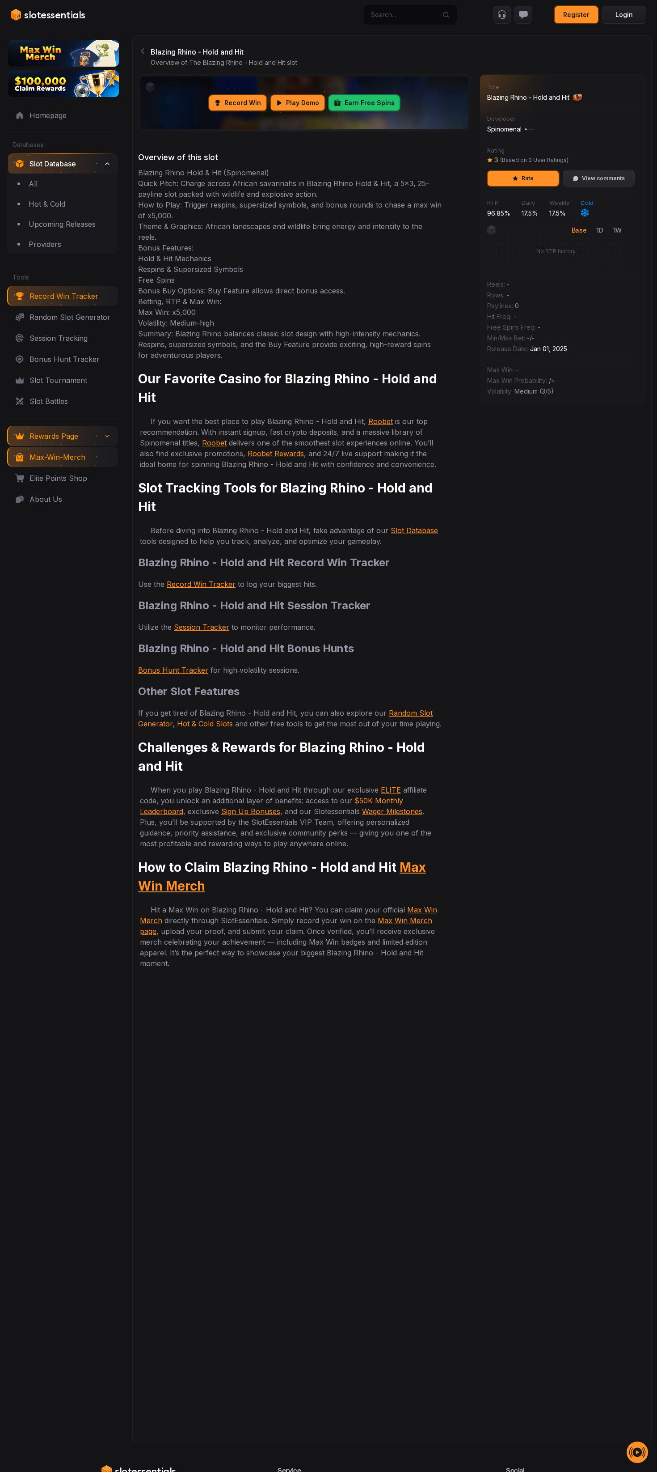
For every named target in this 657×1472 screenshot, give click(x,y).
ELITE (391, 789)
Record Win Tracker (201, 584)
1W (617, 230)
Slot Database (414, 530)
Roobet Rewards (276, 453)
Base (579, 230)
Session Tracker (201, 627)
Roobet (380, 421)
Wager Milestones (392, 811)
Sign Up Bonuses (250, 811)
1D (599, 230)
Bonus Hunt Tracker (173, 670)
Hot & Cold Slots (205, 723)
